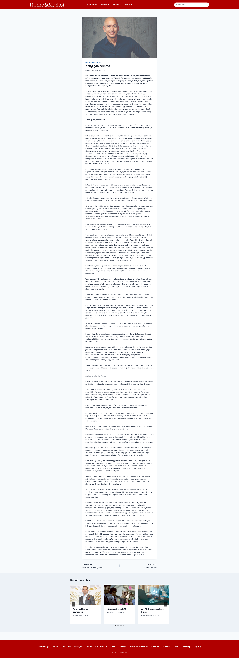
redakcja (79, 615)
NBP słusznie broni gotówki (92, 566)
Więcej (127, 4)
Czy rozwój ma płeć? (117, 609)
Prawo (176, 647)
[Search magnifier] (207, 4)
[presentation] (85, 595)
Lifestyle (97, 62)
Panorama (155, 647)
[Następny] (165, 604)
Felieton (113, 647)
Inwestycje (78, 647)
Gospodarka (117, 4)
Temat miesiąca (91, 4)
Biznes (55, 647)
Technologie (186, 647)
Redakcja (148, 615)
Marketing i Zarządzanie (139, 647)
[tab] (115, 625)
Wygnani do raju (150, 566)
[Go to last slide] (73, 604)
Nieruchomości (101, 647)
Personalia (166, 647)
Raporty (104, 4)
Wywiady (198, 647)
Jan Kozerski (93, 70)
